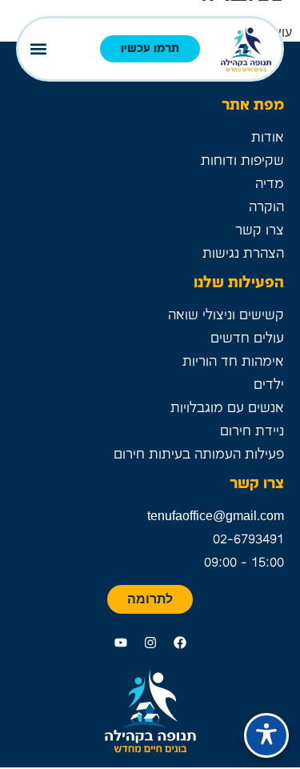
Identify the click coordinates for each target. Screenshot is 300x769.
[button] (38, 49)
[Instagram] (150, 642)
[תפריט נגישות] (266, 735)
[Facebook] (180, 642)
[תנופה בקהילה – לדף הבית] (246, 49)
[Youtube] (121, 642)
